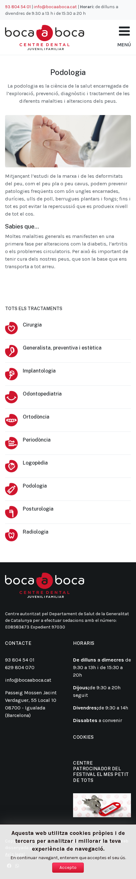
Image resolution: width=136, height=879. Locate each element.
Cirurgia (32, 325)
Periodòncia (37, 440)
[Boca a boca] (44, 37)
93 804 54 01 (18, 6)
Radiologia (35, 532)
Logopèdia (35, 463)
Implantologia (39, 371)
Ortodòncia (36, 417)
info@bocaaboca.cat (55, 6)
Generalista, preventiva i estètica (62, 348)
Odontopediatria (42, 394)
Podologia (35, 486)
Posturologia (38, 509)
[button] (124, 31)
